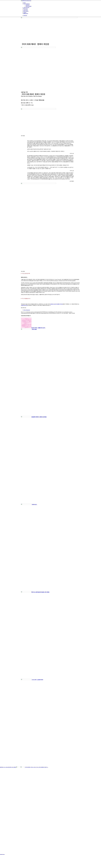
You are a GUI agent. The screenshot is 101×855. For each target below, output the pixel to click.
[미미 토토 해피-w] (49, 17)
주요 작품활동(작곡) (26, 298)
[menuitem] (51, 2)
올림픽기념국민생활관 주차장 (56, 304)
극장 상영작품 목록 (26, 273)
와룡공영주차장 (24, 305)
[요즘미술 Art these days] (26, 0)
